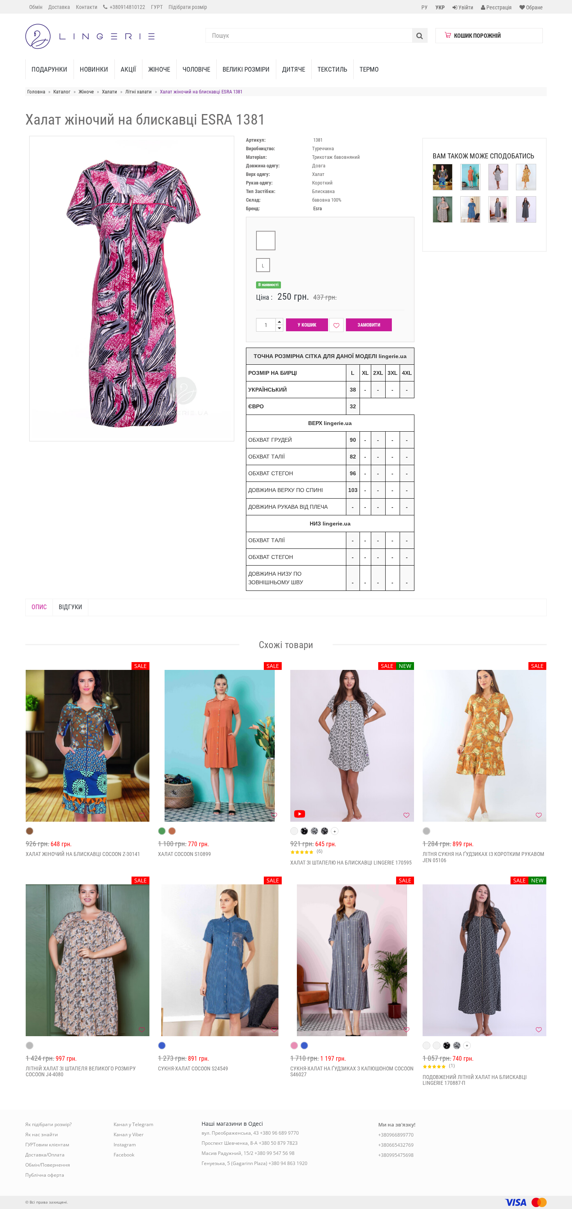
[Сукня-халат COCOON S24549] (220, 960)
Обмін (35, 7)
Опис (39, 607)
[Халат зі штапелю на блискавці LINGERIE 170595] (352, 746)
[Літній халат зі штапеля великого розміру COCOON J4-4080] (87, 960)
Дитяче (293, 69)
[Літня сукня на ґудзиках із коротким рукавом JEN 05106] (484, 746)
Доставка (59, 7)
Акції (128, 69)
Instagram (125, 1144)
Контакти (86, 7)
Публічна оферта (44, 1175)
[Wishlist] (336, 325)
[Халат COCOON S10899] (220, 746)
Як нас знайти (41, 1134)
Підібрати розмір (187, 7)
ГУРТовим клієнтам (47, 1144)
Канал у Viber (129, 1134)
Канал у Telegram (133, 1124)
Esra (317, 208)
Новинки (94, 69)
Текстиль (332, 69)
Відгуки (70, 607)
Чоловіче (196, 69)
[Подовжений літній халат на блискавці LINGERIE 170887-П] (484, 960)
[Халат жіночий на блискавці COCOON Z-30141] (87, 746)
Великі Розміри (246, 69)
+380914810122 (127, 7)
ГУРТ (157, 7)
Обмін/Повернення (47, 1165)
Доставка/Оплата (45, 1154)
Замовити (369, 325)
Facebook (124, 1154)
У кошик (307, 325)
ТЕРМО (369, 69)
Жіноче (159, 69)
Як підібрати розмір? (48, 1124)
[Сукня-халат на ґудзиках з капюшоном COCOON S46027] (352, 960)
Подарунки (49, 69)
